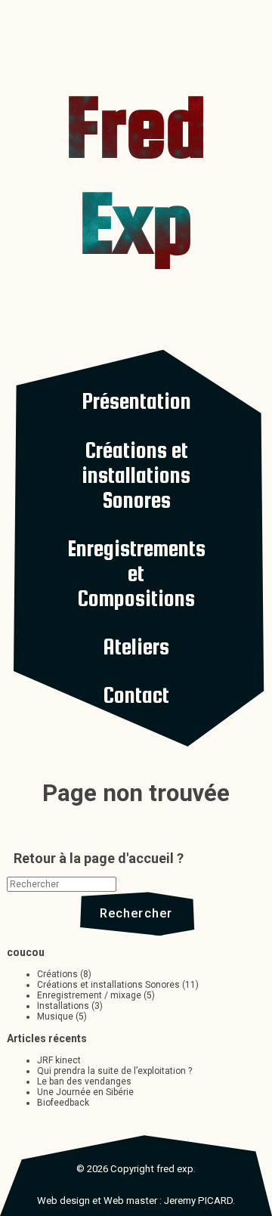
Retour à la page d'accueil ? (99, 858)
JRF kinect (59, 1060)
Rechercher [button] (136, 913)
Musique (55, 1016)
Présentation (136, 400)
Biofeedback (63, 1102)
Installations (63, 1006)
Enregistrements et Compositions (136, 573)
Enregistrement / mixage (89, 995)
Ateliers (136, 646)
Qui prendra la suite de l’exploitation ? (114, 1071)
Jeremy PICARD (198, 1200)
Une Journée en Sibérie (85, 1092)
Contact (136, 694)
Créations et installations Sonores (136, 475)
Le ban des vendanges (84, 1081)
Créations (57, 974)
